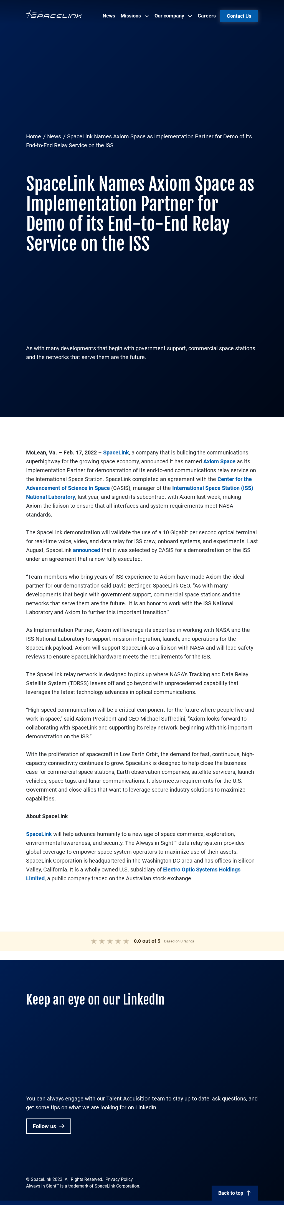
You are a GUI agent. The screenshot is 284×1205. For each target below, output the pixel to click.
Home (33, 136)
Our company (169, 16)
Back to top (230, 1193)
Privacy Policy (119, 1179)
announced (86, 550)
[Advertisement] (142, 87)
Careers (207, 16)
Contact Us (239, 16)
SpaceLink (116, 452)
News (109, 16)
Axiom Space (219, 461)
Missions (131, 16)
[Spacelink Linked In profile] (30, 1160)
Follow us (45, 1126)
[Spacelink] (54, 13)
